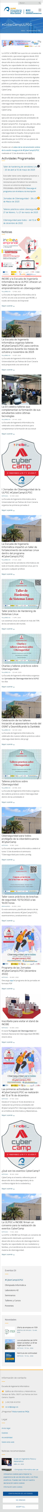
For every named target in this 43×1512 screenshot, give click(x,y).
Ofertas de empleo (24, 1330)
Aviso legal (6, 1428)
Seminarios (6, 906)
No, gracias (20, 1500)
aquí (12, 980)
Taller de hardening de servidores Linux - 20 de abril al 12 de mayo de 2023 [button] (20, 168)
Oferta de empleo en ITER (27, 1327)
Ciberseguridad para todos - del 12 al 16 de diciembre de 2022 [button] (20, 221)
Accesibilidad (7, 1437)
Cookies (5, 1433)
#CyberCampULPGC (14, 1280)
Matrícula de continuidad (27, 1353)
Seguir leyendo (7, 306)
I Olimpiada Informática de (24, 1470)
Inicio (23, 31)
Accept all (20, 1507)
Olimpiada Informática (15, 1285)
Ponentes (9, 1306)
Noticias (5, 496)
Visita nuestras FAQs (20, 1412)
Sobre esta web (8, 1442)
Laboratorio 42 (12, 1290)
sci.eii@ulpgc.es (11, 1407)
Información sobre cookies (13, 1487)
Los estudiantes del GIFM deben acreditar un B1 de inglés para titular (27, 1342)
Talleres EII (6, 291)
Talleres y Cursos (13, 1301)
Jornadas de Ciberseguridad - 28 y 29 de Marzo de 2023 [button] (20, 200)
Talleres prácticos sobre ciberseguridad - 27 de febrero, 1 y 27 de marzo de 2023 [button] (21, 211)
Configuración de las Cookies (20, 1493)
